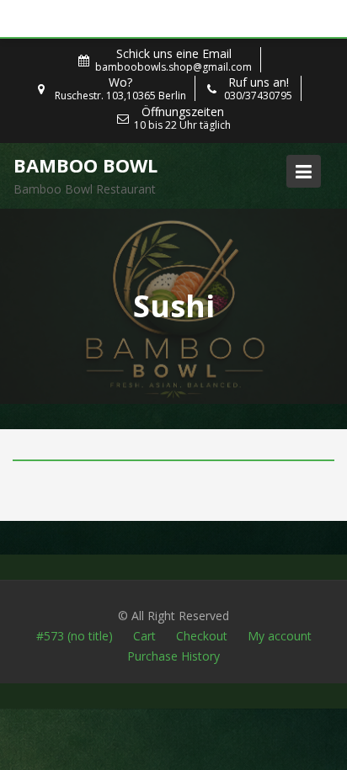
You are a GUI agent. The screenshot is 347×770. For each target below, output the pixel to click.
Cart (144, 636)
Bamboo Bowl (85, 165)
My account (280, 636)
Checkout (201, 636)
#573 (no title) (74, 636)
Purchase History (173, 656)
